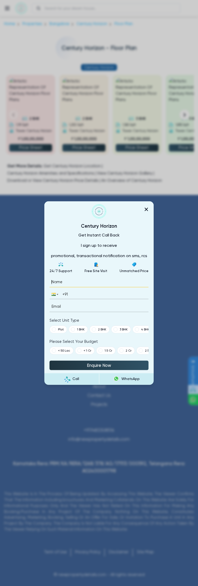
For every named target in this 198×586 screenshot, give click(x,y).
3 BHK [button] (124, 329)
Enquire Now (99, 365)
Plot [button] (61, 329)
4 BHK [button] (145, 329)
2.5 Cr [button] (149, 350)
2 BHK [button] (102, 329)
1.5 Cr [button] (108, 350)
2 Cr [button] (128, 350)
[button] (54, 294)
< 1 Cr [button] (87, 350)
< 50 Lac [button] (64, 350)
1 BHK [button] (81, 329)
